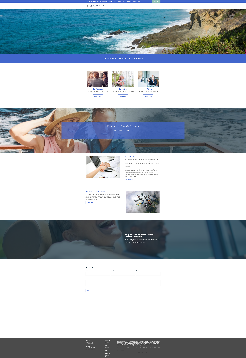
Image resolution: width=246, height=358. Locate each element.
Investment (107, 344)
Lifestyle (106, 352)
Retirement (107, 342)
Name (87, 270)
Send (88, 290)
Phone (137, 270)
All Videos (107, 355)
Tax (105, 348)
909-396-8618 (122, 1)
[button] (110, 6)
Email (112, 270)
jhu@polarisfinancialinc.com (134, 1)
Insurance (107, 347)
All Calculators (107, 356)
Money (106, 350)
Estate (106, 345)
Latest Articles (107, 353)
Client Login (156, 1)
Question (88, 279)
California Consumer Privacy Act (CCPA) (149, 347)
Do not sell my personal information (140, 348)
